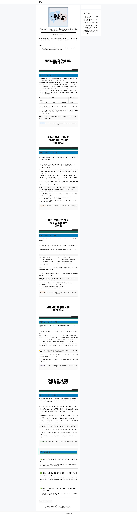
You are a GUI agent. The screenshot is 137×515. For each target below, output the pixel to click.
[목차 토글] (50, 501)
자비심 (41, 2)
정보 (58, 505)
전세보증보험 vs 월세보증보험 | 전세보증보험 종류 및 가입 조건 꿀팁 (59, 506)
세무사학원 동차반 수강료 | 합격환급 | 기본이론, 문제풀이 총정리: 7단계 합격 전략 (90, 32)
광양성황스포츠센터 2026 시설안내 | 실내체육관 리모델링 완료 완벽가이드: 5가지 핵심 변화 (90, 27)
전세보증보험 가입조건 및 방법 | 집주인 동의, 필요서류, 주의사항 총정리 (59, 507)
